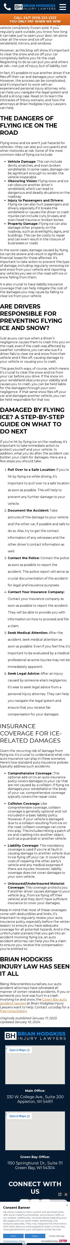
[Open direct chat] (60, 1194)
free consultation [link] (13, 1011)
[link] (7, 7)
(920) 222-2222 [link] (44, 18)
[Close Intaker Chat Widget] (66, 1194)
